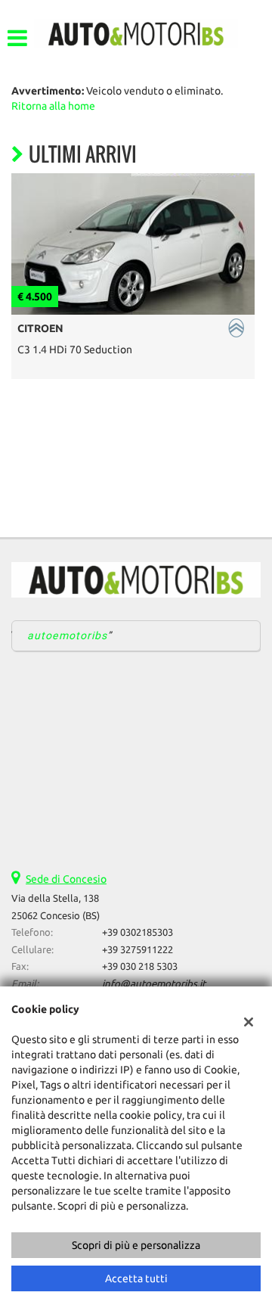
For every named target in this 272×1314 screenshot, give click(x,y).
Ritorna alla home (53, 106)
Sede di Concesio (66, 879)
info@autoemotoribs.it (154, 983)
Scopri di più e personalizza (136, 1245)
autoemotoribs (67, 635)
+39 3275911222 (137, 949)
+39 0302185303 (137, 932)
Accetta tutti (136, 1278)
